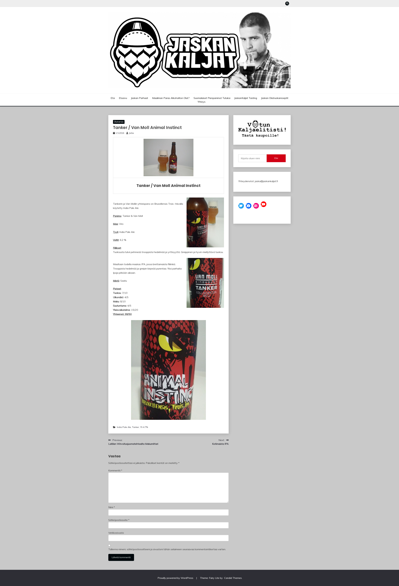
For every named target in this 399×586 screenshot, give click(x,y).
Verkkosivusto (116, 532)
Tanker (135, 427)
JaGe (131, 133)
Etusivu (123, 98)
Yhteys (201, 101)
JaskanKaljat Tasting (245, 98)
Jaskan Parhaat (139, 98)
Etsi (113, 98)
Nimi (111, 507)
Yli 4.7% (144, 427)
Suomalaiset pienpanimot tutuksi (212, 98)
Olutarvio (119, 121)
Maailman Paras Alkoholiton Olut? (171, 98)
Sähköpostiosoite (118, 520)
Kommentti (115, 470)
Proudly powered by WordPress (176, 577)
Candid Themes (233, 577)
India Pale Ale (124, 427)
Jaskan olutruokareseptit (274, 98)
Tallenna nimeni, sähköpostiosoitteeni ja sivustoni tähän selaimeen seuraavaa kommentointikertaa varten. (167, 549)
